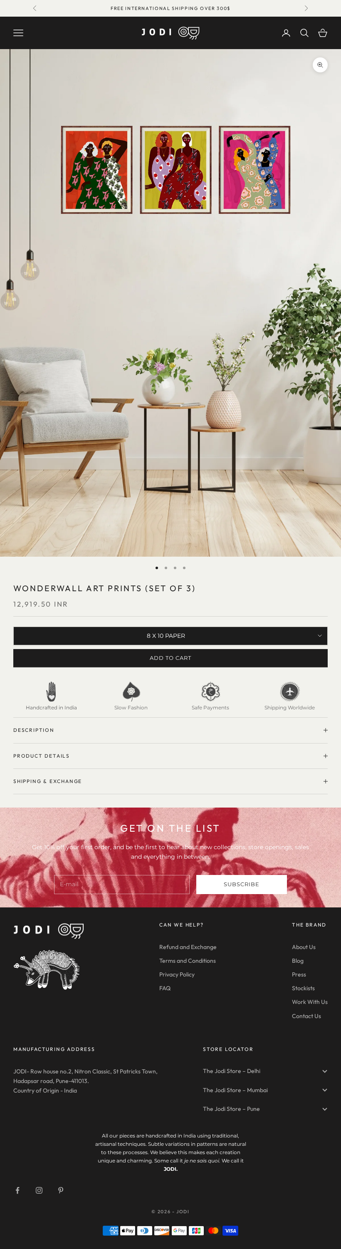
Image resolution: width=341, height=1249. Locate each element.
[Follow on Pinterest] (61, 1190)
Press (299, 974)
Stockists (303, 988)
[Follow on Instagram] (39, 1190)
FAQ (164, 988)
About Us (304, 947)
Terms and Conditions (187, 960)
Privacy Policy (177, 974)
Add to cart (170, 657)
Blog (298, 960)
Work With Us (310, 1002)
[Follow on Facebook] (17, 1190)
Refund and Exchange (188, 947)
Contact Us (306, 1016)
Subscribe (241, 884)
